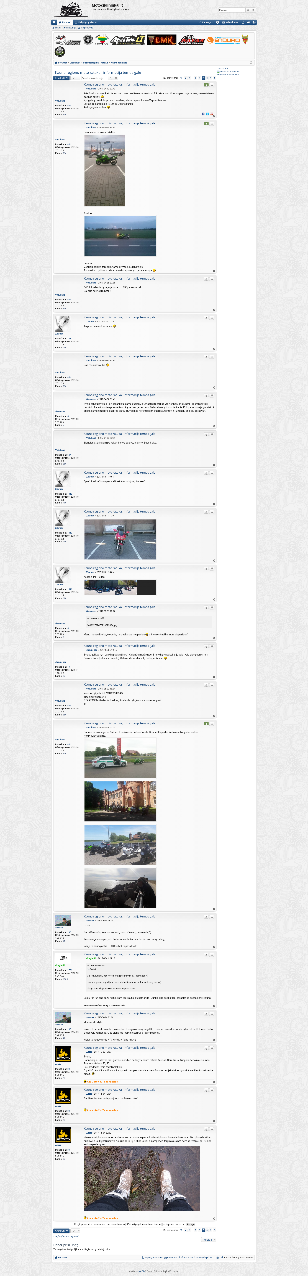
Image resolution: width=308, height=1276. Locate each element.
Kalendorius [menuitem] (232, 22)
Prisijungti (71, 27)
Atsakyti (60, 78)
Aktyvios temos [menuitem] (244, 23)
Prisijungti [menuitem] (249, 23)
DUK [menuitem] (218, 23)
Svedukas (60, 411)
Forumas (62, 1257)
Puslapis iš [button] (181, 78)
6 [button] (199, 78)
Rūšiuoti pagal (134, 1224)
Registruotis (87, 27)
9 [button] (210, 78)
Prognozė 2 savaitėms (228, 74)
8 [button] (207, 78)
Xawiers (59, 334)
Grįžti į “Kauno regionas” (67, 1236)
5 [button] (195, 78)
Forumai (66, 22)
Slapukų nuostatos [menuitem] (153, 1257)
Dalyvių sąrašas (86, 22)
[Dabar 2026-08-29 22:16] (251, 63)
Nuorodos (55, 23)
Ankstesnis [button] (186, 78)
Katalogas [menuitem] (207, 22)
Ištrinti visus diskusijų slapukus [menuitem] (196, 1257)
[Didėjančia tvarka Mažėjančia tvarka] (174, 1224)
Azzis (58, 1064)
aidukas (59, 927)
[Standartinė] (85, 88)
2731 (69, 970)
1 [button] (189, 78)
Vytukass (60, 101)
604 (69, 105)
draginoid (60, 965)
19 (68, 667)
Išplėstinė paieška (253, 10)
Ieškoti (248, 10)
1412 (69, 338)
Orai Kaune (222, 68)
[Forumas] (71, 10)
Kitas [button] (214, 78)
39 (68, 1069)
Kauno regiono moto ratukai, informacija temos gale (98, 72)
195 (69, 932)
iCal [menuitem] (221, 1257)
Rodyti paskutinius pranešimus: (90, 1224)
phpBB (141, 1271)
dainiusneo (60, 662)
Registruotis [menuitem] (255, 23)
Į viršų (214, 116)
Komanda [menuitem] (172, 1257)
